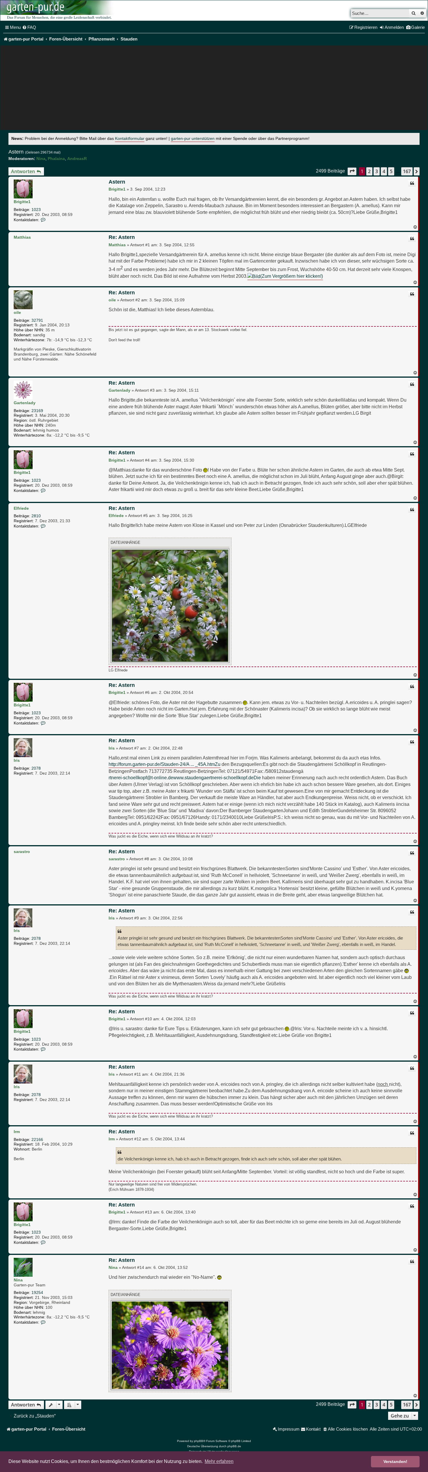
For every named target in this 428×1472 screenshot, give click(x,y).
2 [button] (369, 171)
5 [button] (391, 171)
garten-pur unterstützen (193, 138)
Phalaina (56, 158)
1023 (36, 209)
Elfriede (21, 508)
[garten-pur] (58, 10)
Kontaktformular (129, 138)
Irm (17, 1131)
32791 (37, 320)
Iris (17, 760)
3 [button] (376, 171)
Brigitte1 (22, 201)
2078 (36, 768)
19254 (37, 1292)
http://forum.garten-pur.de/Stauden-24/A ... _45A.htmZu (164, 764)
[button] (352, 171)
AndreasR (77, 158)
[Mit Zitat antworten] (412, 183)
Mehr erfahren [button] (219, 1461)
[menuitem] (29, 27)
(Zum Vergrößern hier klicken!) (291, 276)
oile (17, 312)
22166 (37, 1139)
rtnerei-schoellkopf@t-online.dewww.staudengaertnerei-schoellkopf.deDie (185, 777)
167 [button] (407, 171)
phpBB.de (234, 1446)
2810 (36, 515)
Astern (16, 152)
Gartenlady (25, 402)
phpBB (198, 1441)
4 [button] (384, 171)
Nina (40, 158)
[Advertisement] (214, 89)
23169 (37, 410)
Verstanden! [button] (395, 1461)
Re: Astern (122, 237)
